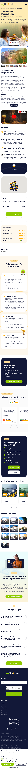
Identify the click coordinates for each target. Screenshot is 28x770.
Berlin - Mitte (4, 736)
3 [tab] (15, 171)
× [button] (26, 750)
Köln (9, 736)
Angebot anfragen (14, 472)
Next (16, 426)
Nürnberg (17, 736)
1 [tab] (12, 171)
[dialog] (14, 759)
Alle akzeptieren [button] (7, 764)
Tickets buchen (15, 381)
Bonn (8, 739)
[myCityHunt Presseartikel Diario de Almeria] (5, 251)
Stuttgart (3, 739)
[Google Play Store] (14, 723)
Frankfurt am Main (5, 737)
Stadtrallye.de (4, 714)
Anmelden (14, 694)
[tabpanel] (14, 167)
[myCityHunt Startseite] (8, 4)
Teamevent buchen (14, 467)
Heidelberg (18, 737)
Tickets (3, 703)
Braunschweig (18, 740)
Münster (12, 736)
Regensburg (23, 739)
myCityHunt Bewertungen (7, 708)
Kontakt (3, 710)
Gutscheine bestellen (15, 596)
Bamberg (12, 739)
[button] (14, 767)
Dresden (7, 740)
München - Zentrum (5, 735)
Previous (11, 426)
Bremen (3, 741)
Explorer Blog (4, 706)
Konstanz (8, 741)
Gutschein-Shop (5, 705)
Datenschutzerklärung (14, 691)
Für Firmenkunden (14, 219)
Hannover (17, 739)
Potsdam (12, 740)
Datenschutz (4, 712)
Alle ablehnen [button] (21, 764)
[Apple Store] (14, 719)
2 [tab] (14, 171)
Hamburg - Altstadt (15, 735)
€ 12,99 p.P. (15, 214)
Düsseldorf (12, 737)
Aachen (3, 740)
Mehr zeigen (14, 105)
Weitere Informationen (21, 756)
